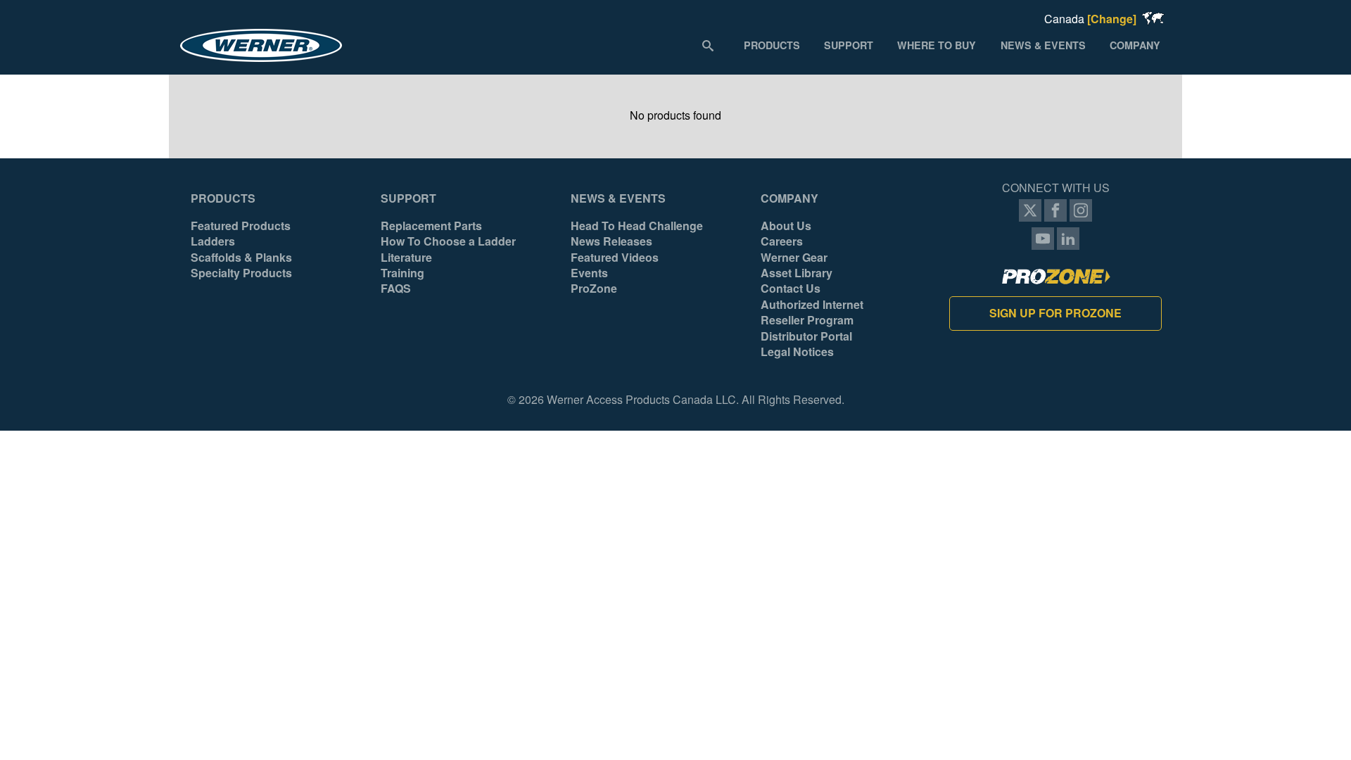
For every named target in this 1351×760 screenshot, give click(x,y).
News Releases (611, 241)
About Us (786, 226)
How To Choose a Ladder (448, 241)
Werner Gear (794, 257)
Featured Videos (615, 257)
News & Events (618, 198)
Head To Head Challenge (637, 226)
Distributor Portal (806, 336)
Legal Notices (797, 352)
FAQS (396, 288)
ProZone (594, 288)
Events (589, 273)
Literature (406, 257)
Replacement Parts (431, 226)
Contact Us (790, 288)
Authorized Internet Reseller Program (812, 312)
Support (408, 198)
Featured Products (241, 226)
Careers (782, 241)
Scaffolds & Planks (241, 257)
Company (789, 198)
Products (223, 198)
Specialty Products (241, 273)
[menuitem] (772, 44)
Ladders (213, 241)
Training (402, 273)
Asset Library (796, 273)
